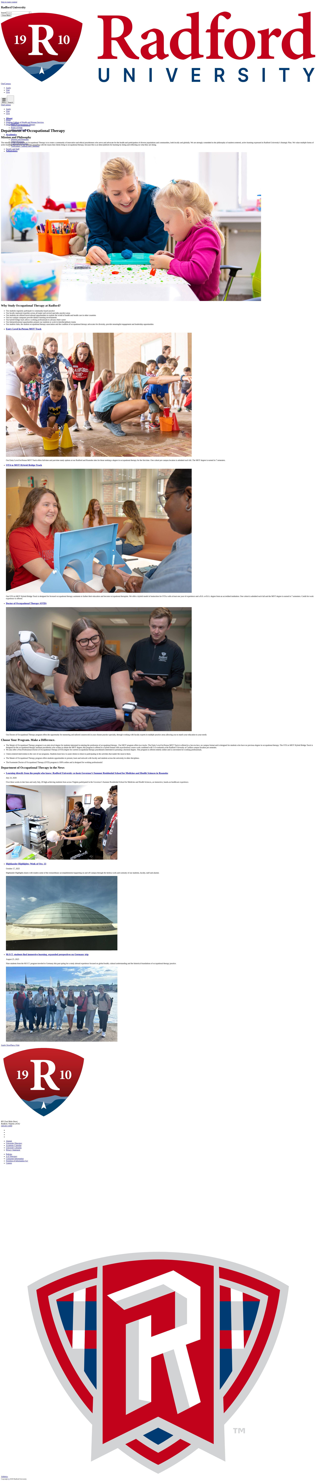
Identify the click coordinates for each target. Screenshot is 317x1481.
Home (8, 120)
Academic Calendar (13, 1145)
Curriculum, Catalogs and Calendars (25, 146)
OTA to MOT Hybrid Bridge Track (24, 465)
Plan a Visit (14, 1045)
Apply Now (5, 1045)
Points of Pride (16, 128)
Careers (9, 1163)
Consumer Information (15, 1159)
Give (8, 92)
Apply (8, 88)
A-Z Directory (11, 1156)
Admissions (11, 151)
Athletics (4, 1477)
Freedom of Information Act (17, 1161)
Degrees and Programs (20, 139)
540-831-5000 (6, 1126)
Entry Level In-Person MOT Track (23, 329)
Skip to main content (9, 2)
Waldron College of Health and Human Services (25, 122)
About (9, 118)
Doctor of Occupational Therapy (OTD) (26, 603)
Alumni (9, 1141)
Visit (8, 90)
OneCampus (6, 84)
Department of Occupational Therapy (20, 125)
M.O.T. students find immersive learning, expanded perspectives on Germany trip (47, 954)
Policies (9, 1154)
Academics (11, 134)
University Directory (14, 1143)
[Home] (158, 81)
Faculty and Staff (12, 149)
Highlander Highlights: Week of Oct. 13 (26, 863)
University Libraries (14, 1148)
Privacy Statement (13, 1150)
